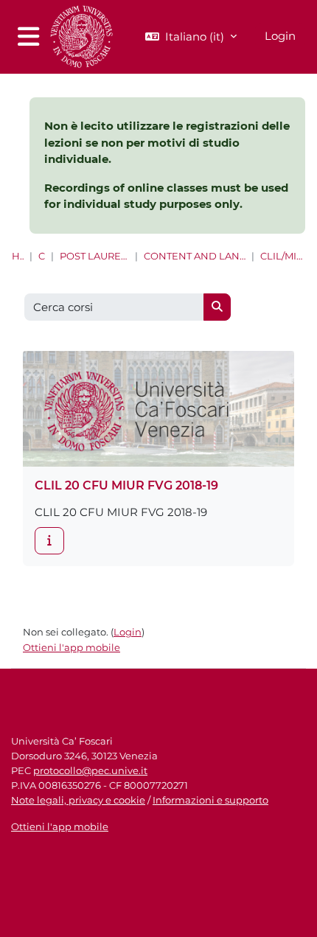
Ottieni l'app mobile (71, 647)
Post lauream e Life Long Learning (94, 256)
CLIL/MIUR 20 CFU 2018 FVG (282, 256)
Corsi (41, 256)
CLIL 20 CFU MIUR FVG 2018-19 (126, 485)
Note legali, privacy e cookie (78, 800)
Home (18, 256)
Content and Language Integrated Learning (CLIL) (194, 256)
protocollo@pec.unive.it (90, 770)
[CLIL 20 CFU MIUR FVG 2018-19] (49, 540)
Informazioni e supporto (210, 800)
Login (280, 36)
